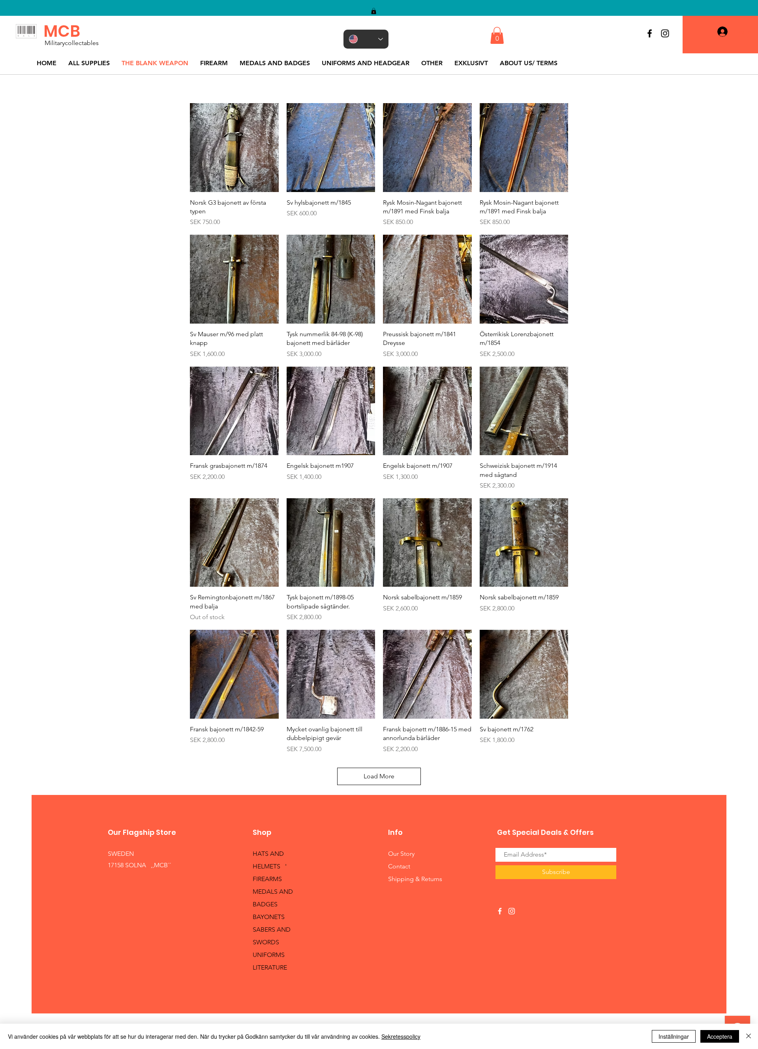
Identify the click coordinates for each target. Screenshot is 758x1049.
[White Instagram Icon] (511, 911)
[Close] (748, 1036)
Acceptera (719, 1036)
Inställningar (674, 1036)
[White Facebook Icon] (499, 911)
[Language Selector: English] (365, 39)
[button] (373, 11)
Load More (379, 776)
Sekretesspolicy (400, 1036)
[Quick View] (234, 147)
